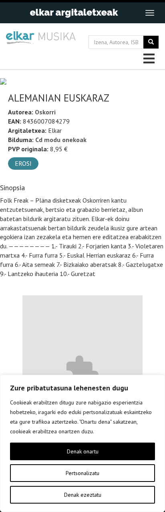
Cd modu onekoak (61, 140)
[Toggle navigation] (150, 13)
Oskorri (45, 112)
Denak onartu (83, 451)
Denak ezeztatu (82, 494)
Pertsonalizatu (82, 473)
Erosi (23, 163)
